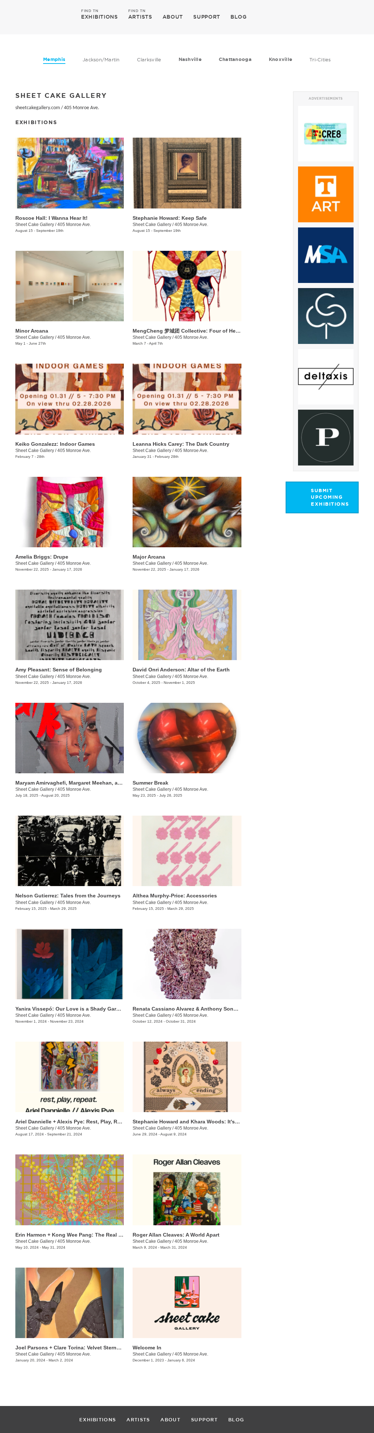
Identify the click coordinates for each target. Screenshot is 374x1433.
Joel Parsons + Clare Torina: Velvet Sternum (69, 1347)
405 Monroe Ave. (81, 108)
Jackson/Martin (101, 59)
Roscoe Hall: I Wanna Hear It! (51, 218)
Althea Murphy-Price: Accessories (175, 896)
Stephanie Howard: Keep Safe (170, 218)
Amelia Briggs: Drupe (41, 557)
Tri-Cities (320, 59)
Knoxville (280, 59)
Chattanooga (235, 59)
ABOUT (173, 17)
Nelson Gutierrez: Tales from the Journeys (68, 896)
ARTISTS (140, 16)
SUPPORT (206, 17)
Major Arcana (149, 557)
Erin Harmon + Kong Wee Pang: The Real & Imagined (80, 1235)
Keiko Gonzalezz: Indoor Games (55, 444)
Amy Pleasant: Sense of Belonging (58, 670)
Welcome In (147, 1347)
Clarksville (149, 59)
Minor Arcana (31, 331)
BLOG (238, 17)
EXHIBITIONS (99, 16)
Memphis (54, 59)
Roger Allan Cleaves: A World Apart (176, 1235)
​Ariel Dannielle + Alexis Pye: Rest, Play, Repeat (73, 1121)
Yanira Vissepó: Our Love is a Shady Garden (70, 1009)
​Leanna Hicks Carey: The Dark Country (181, 444)
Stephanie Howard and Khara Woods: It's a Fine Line (198, 1121)
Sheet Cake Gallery (34, 224)
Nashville (190, 59)
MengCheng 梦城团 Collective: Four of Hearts (189, 331)
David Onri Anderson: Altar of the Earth (181, 670)
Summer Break (150, 783)
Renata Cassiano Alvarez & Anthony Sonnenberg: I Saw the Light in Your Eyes (230, 1009)
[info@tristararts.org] (351, 16)
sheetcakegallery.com (37, 108)
